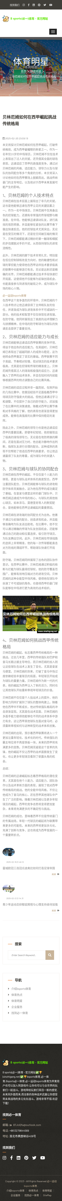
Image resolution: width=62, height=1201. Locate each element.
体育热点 (16, 995)
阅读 (54, 874)
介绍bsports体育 (21, 989)
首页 (23, 71)
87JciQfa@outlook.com (27, 1124)
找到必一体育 (19, 1013)
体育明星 (35, 71)
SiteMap (47, 1195)
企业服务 (16, 1007)
